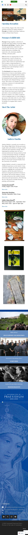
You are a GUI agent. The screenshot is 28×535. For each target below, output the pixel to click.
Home (24, 528)
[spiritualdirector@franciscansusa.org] (3, 507)
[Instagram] (8, 5)
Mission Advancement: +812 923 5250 (15, 513)
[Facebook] (2, 5)
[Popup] (14, 397)
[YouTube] (10, 5)
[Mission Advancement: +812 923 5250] (3, 513)
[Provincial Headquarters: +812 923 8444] (3, 510)
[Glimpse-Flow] (14, 258)
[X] (5, 5)
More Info (4, 189)
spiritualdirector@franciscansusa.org (15, 507)
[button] (26, 1)
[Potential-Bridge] (14, 226)
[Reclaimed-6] (14, 290)
